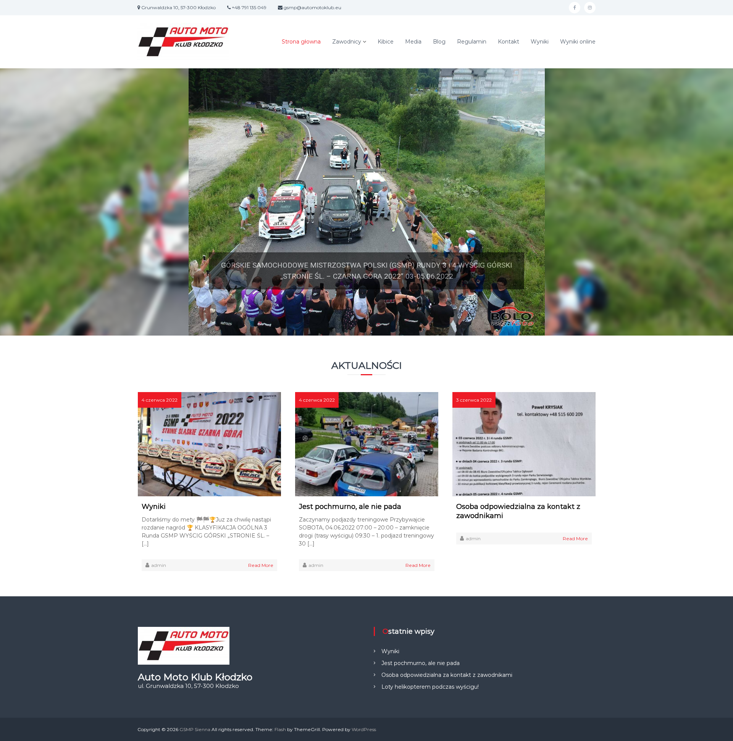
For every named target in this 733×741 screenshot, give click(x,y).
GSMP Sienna (194, 729)
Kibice (386, 41)
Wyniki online (578, 41)
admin (158, 565)
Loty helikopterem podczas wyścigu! (430, 686)
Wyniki (540, 41)
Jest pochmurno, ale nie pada (350, 506)
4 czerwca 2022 (160, 400)
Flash (280, 729)
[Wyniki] (209, 443)
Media (413, 41)
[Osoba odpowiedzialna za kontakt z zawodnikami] (524, 443)
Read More (260, 565)
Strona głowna (301, 41)
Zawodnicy (346, 41)
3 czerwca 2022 (474, 400)
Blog (439, 41)
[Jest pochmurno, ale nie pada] (366, 443)
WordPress (364, 729)
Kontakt (508, 41)
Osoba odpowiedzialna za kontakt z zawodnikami (518, 511)
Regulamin (471, 41)
